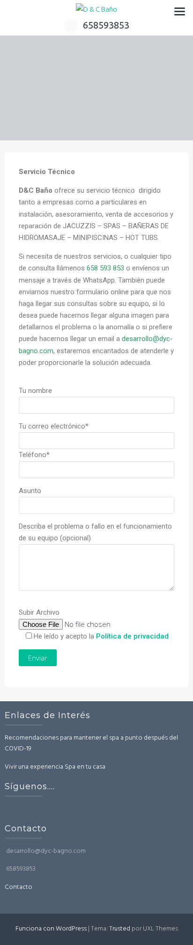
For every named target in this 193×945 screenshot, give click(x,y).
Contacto (18, 887)
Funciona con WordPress (51, 928)
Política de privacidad (132, 636)
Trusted (119, 928)
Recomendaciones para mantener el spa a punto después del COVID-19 (91, 744)
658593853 (106, 25)
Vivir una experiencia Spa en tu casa (55, 767)
